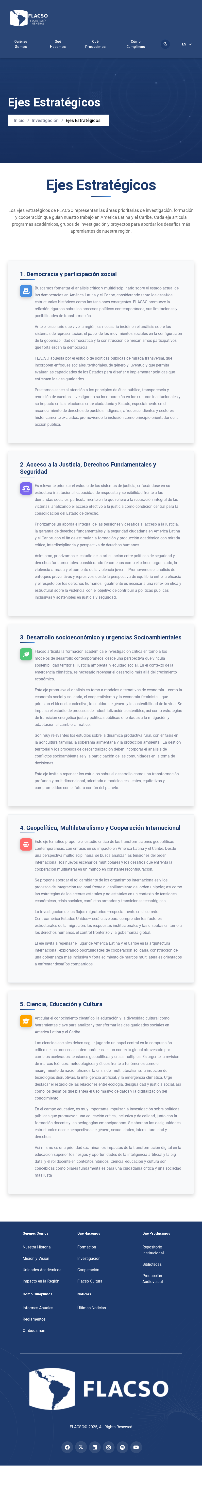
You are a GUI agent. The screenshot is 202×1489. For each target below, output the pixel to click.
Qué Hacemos (58, 44)
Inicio (19, 120)
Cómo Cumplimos (135, 44)
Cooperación (88, 1269)
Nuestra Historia (37, 1247)
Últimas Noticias (91, 1307)
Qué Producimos (95, 44)
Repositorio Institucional (153, 1250)
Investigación (45, 120)
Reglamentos (34, 1319)
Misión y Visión (36, 1258)
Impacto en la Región (41, 1281)
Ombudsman (34, 1330)
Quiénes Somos (21, 44)
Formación (86, 1247)
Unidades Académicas (42, 1269)
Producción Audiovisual (152, 1278)
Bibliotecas (152, 1264)
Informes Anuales (38, 1307)
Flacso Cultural (90, 1281)
